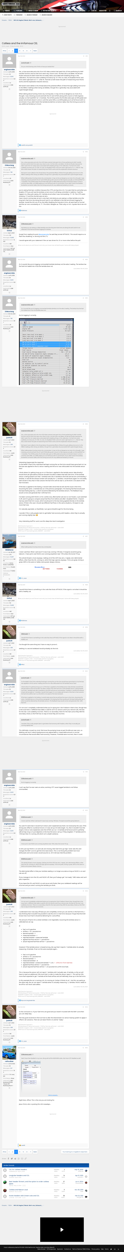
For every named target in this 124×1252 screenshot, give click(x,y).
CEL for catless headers (18, 1169)
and (27, 145)
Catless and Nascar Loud (18, 1190)
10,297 (12, 557)
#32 (86, 152)
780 (11, 172)
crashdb (11, 1197)
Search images (47, 15)
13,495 (12, 237)
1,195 (11, 444)
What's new (33, 11)
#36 (86, 424)
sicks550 (11, 1177)
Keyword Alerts (49, 11)
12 (22, 46)
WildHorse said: (26, 817)
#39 (86, 627)
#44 (86, 1007)
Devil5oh (11, 1191)
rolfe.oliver (9, 1061)
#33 (86, 217)
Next (35, 51)
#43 (86, 891)
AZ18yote (80, 1171)
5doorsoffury (79, 1183)
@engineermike (44, 234)
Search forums (32, 15)
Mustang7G (65, 11)
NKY (11, 244)
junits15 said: (25, 63)
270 (10, 554)
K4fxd (9, 231)
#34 (86, 259)
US (10, 178)
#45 (86, 1048)
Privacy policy (96, 1249)
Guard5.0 (80, 1177)
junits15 (9, 438)
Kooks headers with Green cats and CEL (24, 1196)
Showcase (80, 11)
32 (10, 74)
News (7, 11)
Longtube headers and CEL (19, 1175)
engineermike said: (27, 158)
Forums (19, 11)
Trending (19, 15)
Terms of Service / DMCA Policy (81, 1249)
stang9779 (80, 1197)
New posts (7, 15)
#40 (86, 671)
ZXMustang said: (26, 224)
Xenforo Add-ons (45, 1247)
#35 (86, 298)
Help (102, 1249)
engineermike (9, 70)
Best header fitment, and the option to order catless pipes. (29, 1182)
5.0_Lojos (6, 46)
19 (9, 442)
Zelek (81, 1191)
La (10, 83)
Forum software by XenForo (19, 1247)
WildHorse (9, 550)
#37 (86, 536)
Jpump (11, 1185)
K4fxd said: (24, 634)
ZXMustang (9, 165)
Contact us (67, 1249)
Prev (4, 51)
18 (9, 1066)
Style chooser (41, 1249)
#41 (86, 772)
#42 (86, 810)
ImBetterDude (13, 1171)
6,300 (11, 76)
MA (10, 451)
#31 (87, 56)
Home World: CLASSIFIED (8, 564)
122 (10, 235)
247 (11, 1068)
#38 (86, 585)
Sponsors (60, 1249)
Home (106, 1249)
